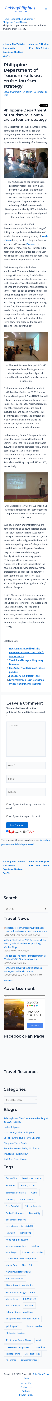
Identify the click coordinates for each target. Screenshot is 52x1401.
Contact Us (26, 1387)
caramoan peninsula (16, 1192)
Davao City (34, 1213)
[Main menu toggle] (46, 9)
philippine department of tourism (22, 1318)
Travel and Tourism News (16, 1153)
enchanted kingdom (16, 1219)
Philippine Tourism (15, 1333)
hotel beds (35, 1246)
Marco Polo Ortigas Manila (20, 1292)
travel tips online (13, 1353)
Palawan (30, 244)
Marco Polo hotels (15, 1278)
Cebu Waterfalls (13, 1206)
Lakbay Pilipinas (12, 1127)
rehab (38, 1340)
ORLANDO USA (29, 1299)
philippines (12, 1326)
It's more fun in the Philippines (21, 1258)
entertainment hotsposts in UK (19, 1226)
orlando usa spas (13, 1305)
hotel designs (11, 1252)
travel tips (40, 1347)
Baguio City (11, 1178)
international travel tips (32, 1252)
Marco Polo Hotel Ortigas (18, 1271)
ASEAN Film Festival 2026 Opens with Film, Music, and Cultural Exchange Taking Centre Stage (25, 944)
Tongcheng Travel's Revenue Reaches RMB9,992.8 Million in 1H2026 (23, 969)
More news (9, 980)
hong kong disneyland (17, 1239)
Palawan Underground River (19, 1312)
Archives (26, 1391)
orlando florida (12, 1299)
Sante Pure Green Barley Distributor (22, 1148)
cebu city (10, 1199)
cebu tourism (27, 1199)
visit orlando (11, 1360)
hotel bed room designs (16, 1246)
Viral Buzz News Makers (15, 1159)
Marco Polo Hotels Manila (19, 1285)
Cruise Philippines (15, 1213)
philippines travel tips (34, 1326)
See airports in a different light (24, 675)
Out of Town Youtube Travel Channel (22, 1137)
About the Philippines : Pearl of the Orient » (38, 46)
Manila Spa (11, 1265)
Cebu (34, 1192)
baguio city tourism (31, 1178)
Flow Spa (10, 1232)
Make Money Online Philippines (19, 1132)
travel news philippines (17, 1347)
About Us (26, 1383)
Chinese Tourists (33, 1206)
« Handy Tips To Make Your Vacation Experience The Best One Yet (14, 50)
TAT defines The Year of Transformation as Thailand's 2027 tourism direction (25, 957)
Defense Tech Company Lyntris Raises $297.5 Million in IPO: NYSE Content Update (25, 929)
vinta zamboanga (32, 1353)
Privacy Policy (26, 1394)
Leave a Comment (12, 91)
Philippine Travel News (18, 1340)
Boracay (10, 1185)
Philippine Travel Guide (15, 1143)
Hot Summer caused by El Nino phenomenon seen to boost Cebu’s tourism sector (26, 652)
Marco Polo (27, 1265)
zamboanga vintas (29, 1360)
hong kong (25, 1232)
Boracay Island (28, 1185)
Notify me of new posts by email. (25, 816)
